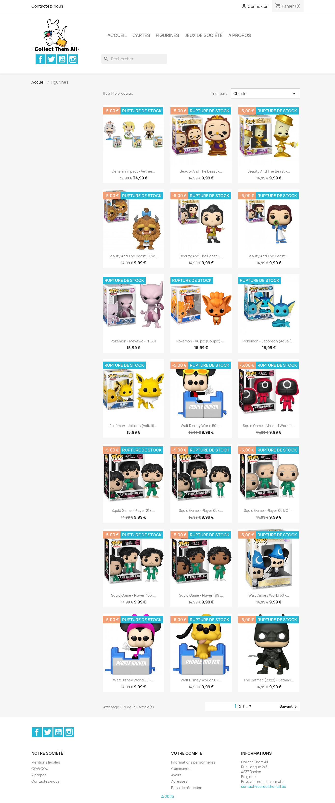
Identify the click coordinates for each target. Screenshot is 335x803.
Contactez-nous (47, 6)
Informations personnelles (193, 762)
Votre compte (187, 753)
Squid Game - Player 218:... (133, 510)
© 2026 (167, 796)
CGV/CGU (39, 768)
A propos (239, 35)
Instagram (73, 59)
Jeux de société (204, 35)
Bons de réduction (186, 787)
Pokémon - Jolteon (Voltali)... (133, 425)
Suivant (289, 707)
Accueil (117, 35)
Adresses (179, 781)
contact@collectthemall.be (263, 786)
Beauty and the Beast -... (201, 171)
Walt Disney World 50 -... (201, 425)
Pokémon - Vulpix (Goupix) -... (201, 341)
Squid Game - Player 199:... (201, 595)
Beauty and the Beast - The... (133, 256)
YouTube (62, 59)
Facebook (40, 59)
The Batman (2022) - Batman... (269, 680)
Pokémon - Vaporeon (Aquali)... (269, 341)
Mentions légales (45, 762)
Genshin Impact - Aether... (133, 171)
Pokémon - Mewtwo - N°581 (133, 341)
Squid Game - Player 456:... (133, 595)
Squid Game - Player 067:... (201, 510)
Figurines (167, 35)
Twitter (51, 59)
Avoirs (176, 775)
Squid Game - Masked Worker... (269, 425)
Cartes (141, 35)
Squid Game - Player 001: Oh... (269, 510)
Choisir (265, 94)
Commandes (182, 768)
